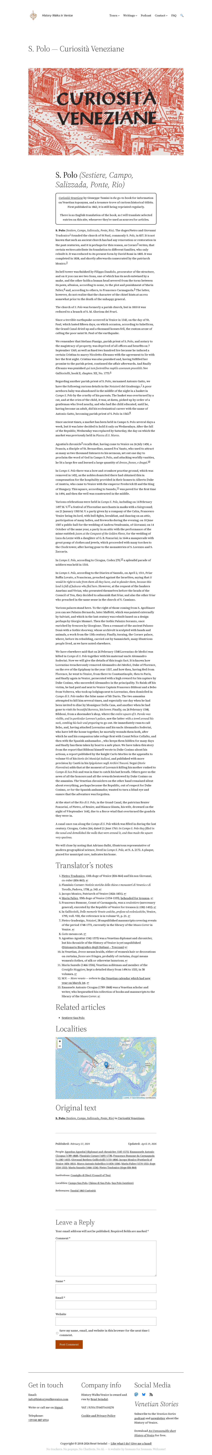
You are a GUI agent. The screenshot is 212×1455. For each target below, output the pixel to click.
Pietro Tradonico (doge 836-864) (118, 1167)
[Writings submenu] (136, 15)
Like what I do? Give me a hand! (131, 1443)
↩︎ (87, 880)
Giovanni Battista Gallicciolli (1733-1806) (94, 1159)
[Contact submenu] (167, 15)
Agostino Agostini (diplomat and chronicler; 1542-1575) (97, 1151)
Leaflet (126, 1097)
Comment (63, 1238)
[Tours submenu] (119, 15)
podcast (139, 1418)
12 (69, 506)
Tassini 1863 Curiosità (83, 1190)
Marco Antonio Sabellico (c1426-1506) (98, 1163)
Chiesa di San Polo (99, 1183)
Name (60, 1281)
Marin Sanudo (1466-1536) (83, 1167)
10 (149, 461)
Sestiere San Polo (73, 1018)
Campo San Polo (77, 1183)
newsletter (158, 1418)
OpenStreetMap (138, 1097)
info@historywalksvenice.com (48, 1399)
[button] (106, 1065)
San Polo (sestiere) (123, 1183)
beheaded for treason (135, 898)
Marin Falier (70, 898)
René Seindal (99, 1399)
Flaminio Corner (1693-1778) (95, 1155)
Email (60, 1298)
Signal (58, 1407)
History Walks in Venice (57, 15)
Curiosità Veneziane (71, 198)
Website (61, 1314)
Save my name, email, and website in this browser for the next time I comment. (104, 1333)
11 (118, 488)
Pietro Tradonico (73, 876)
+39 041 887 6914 (38, 1420)
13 (122, 559)
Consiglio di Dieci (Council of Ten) (91, 1175)
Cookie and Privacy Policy (98, 1416)
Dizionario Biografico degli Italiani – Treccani (93, 947)
